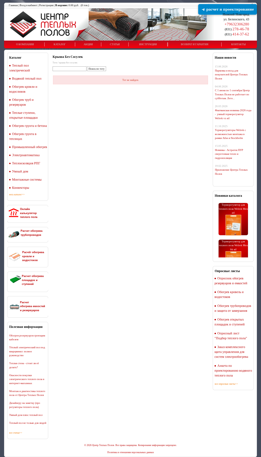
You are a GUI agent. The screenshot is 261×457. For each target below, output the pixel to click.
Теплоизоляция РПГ (26, 163)
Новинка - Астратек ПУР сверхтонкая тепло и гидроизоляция (229, 153)
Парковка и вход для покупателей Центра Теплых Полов (231, 74)
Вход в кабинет (28, 5)
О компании (25, 44)
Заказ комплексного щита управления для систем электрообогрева (231, 351)
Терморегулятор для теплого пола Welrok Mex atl (233, 205)
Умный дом (20, 171)
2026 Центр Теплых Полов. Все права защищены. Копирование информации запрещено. (132, 445)
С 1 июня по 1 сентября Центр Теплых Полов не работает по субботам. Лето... (232, 94)
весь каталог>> (17, 194)
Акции (88, 44)
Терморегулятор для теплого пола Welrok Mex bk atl (233, 241)
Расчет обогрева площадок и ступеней (33, 280)
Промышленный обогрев (29, 147)
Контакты (238, 44)
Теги (55, 62)
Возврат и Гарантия (194, 44)
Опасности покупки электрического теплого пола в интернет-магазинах (26, 379)
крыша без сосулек (68, 62)
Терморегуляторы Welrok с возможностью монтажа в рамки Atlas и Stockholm (230, 134)
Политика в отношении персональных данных (130, 452)
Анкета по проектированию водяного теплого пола (233, 370)
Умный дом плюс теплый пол (25, 414)
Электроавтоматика (26, 155)
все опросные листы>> (226, 383)
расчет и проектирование (229, 9)
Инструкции (148, 44)
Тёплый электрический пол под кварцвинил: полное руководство (27, 351)
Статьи (115, 44)
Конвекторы (20, 187)
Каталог (60, 44)
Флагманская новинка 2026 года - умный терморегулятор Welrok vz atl (233, 114)
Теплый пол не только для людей (27, 422)
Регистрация (46, 5)
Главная (13, 5)
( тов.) (72, 5)
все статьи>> (15, 432)
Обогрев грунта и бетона (29, 125)
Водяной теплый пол (26, 78)
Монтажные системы (27, 179)
